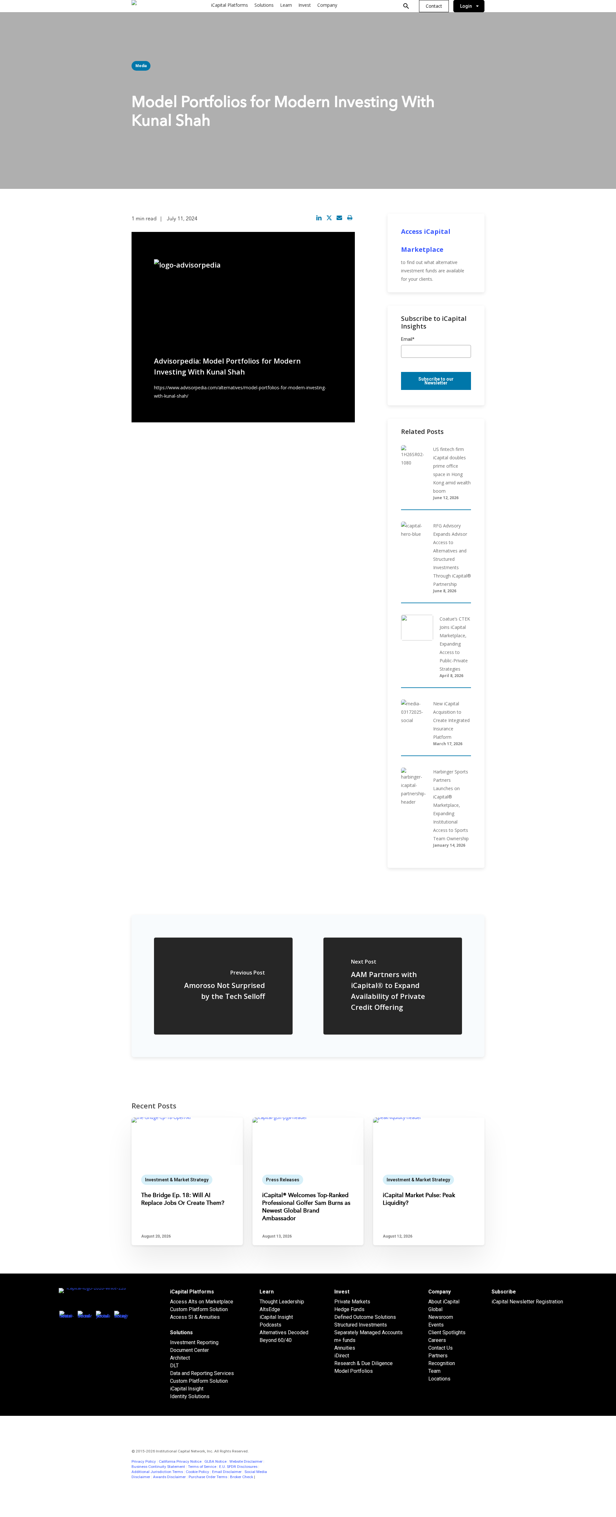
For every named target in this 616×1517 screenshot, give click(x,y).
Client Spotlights (447, 1332)
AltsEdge (270, 1309)
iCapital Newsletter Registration (527, 1302)
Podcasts (270, 1325)
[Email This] (339, 218)
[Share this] (319, 218)
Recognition (441, 1363)
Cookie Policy (197, 1471)
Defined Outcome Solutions (365, 1317)
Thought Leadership (282, 1302)
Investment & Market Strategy (177, 1179)
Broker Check (241, 1477)
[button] (434, 6)
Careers (437, 1340)
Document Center (189, 1350)
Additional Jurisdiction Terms (157, 1471)
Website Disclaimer (245, 1461)
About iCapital (443, 1302)
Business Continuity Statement (158, 1466)
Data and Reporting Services (202, 1373)
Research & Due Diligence (363, 1363)
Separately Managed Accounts (368, 1332)
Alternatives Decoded (284, 1332)
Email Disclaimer (227, 1471)
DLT (174, 1366)
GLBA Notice (215, 1461)
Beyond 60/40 (276, 1340)
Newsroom (440, 1317)
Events (436, 1325)
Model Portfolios (353, 1371)
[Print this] (350, 218)
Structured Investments (360, 1325)
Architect (180, 1358)
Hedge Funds (349, 1309)
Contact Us (440, 1348)
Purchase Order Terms (208, 1477)
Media (141, 66)
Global (435, 1309)
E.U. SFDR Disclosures (238, 1466)
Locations (439, 1379)
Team (434, 1371)
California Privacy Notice (180, 1461)
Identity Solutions (190, 1396)
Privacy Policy (144, 1461)
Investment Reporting (194, 1342)
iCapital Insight (186, 1389)
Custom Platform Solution (199, 1309)
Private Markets (352, 1302)
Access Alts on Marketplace (201, 1302)
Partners (438, 1356)
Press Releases (282, 1179)
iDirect (341, 1356)
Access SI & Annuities (195, 1317)
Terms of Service (202, 1466)
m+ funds (344, 1340)
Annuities (344, 1348)
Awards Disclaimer (169, 1477)
